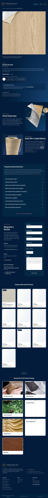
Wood (13, 8)
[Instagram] (35, 484)
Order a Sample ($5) (21, 79)
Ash (15, 8)
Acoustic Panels (30, 403)
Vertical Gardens (8, 415)
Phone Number (29, 242)
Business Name (29, 230)
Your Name (28, 224)
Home (3, 8)
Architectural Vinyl (8, 8)
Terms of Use (40, 496)
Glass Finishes (29, 396)
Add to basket (10, 79)
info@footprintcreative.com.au (31, 151)
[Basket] (45, 4)
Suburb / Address (29, 248)
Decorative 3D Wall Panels (7, 489)
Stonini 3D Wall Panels (6, 487)
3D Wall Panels (7, 434)
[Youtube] (37, 484)
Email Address (29, 236)
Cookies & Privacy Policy (24, 496)
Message (28, 256)
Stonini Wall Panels (30, 421)
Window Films (5, 482)
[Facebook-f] (33, 484)
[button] (24, 373)
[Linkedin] (38, 484)
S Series (4, 63)
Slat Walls (6, 452)
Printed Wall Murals (6, 484)
